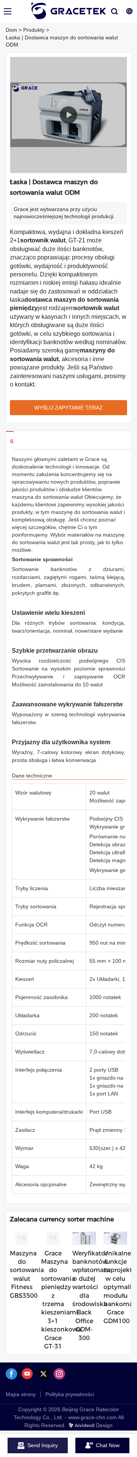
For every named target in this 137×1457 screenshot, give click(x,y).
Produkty (34, 30)
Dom (11, 30)
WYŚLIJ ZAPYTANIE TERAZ (68, 408)
